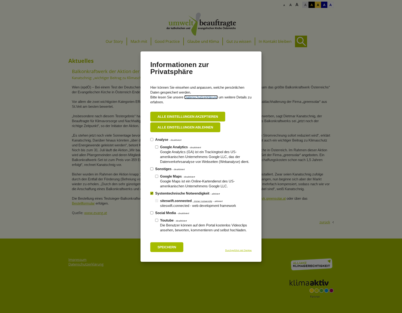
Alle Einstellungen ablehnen (185, 127)
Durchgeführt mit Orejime (238, 250)
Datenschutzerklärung (201, 97)
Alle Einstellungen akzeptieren (187, 116)
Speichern (166, 247)
